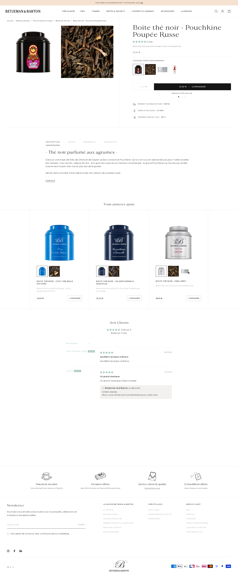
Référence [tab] (89, 142)
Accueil (10, 21)
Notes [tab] (71, 142)
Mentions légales (112, 527)
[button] (140, 42)
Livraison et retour (196, 527)
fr (8, 567)
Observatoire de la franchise (118, 523)
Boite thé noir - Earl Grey (171, 281)
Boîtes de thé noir (63, 21)
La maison (108, 510)
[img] (106, 352)
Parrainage (154, 519)
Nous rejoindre (111, 532)
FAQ (188, 510)
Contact (190, 514)
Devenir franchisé (112, 519)
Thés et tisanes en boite (43, 21)
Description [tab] (53, 142)
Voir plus (50, 181)
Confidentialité (194, 532)
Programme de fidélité (159, 514)
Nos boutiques (110, 514)
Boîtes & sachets (23, 21)
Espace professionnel (197, 523)
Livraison (191, 519)
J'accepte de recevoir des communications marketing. (39, 533)
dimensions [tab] (110, 142)
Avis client (153, 510)
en (13, 567)
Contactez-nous (152, 488)
